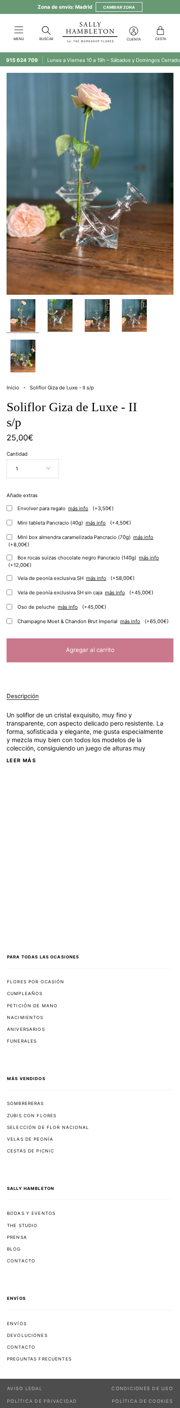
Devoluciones (27, 1335)
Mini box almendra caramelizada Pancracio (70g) (80, 541)
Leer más (21, 760)
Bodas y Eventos (31, 1213)
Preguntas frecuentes (39, 1358)
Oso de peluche (61, 607)
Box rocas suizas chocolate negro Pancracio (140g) (83, 561)
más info (78, 508)
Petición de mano (32, 1005)
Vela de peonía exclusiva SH (76, 578)
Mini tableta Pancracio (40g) (74, 523)
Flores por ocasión (36, 981)
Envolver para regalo (65, 508)
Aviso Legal (24, 1388)
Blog (14, 1248)
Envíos (17, 1323)
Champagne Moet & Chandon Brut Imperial (93, 621)
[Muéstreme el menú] (18, 30)
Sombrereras (25, 1103)
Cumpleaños (24, 993)
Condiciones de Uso (142, 1388)
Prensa (17, 1237)
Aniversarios (26, 1029)
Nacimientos (25, 1017)
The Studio (22, 1225)
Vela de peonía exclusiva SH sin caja (85, 593)
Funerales (22, 1040)
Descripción (23, 695)
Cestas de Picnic (30, 1150)
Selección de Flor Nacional (48, 1127)
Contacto (21, 1260)
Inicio (13, 388)
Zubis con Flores (31, 1115)
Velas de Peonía (30, 1139)
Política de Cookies (142, 1401)
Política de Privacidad (42, 1401)
